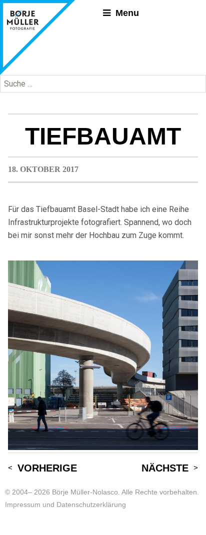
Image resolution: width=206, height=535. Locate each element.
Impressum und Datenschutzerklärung (65, 504)
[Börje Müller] (37, 37)
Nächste (165, 468)
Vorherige (47, 468)
